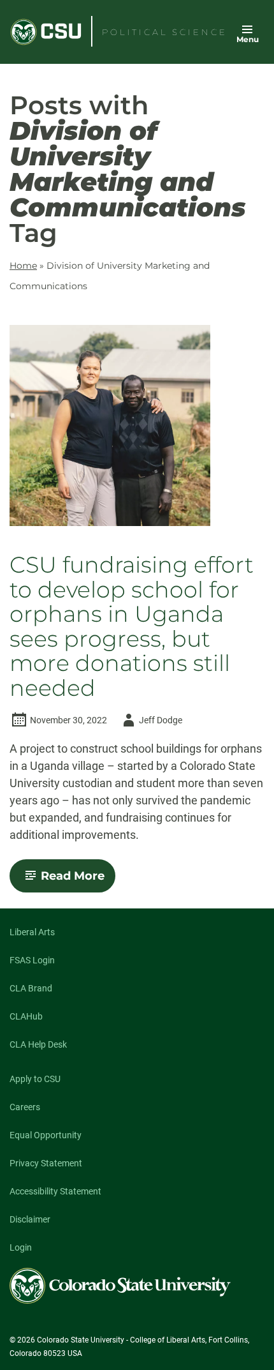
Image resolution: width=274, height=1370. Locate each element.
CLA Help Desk (38, 1044)
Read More (78, 880)
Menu (247, 39)
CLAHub (26, 1016)
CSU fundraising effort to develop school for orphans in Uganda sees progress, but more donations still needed (132, 626)
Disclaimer (30, 1219)
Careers (25, 1107)
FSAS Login (32, 960)
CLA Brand (31, 988)
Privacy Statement (46, 1163)
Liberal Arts (32, 932)
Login (21, 1247)
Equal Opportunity (46, 1135)
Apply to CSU (35, 1079)
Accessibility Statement (55, 1191)
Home (23, 265)
